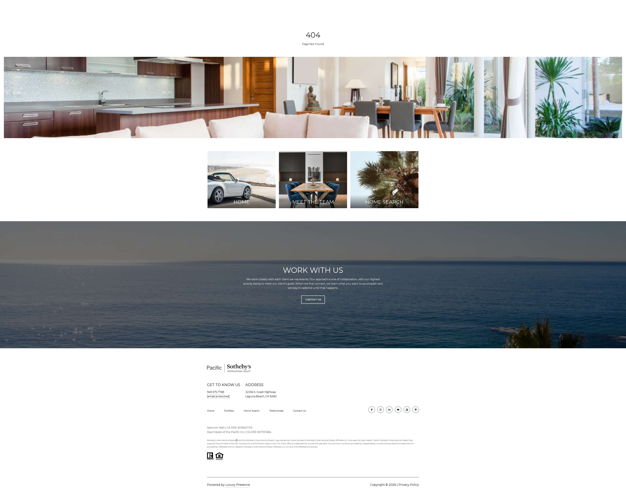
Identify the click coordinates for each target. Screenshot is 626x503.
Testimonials (276, 410)
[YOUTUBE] (398, 409)
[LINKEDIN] (389, 409)
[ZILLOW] (407, 409)
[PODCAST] (415, 409)
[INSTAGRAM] (380, 409)
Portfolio (229, 410)
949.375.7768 (215, 392)
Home (210, 410)
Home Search (252, 410)
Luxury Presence (237, 485)
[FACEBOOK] (371, 409)
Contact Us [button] (313, 299)
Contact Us (299, 411)
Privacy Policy (409, 485)
